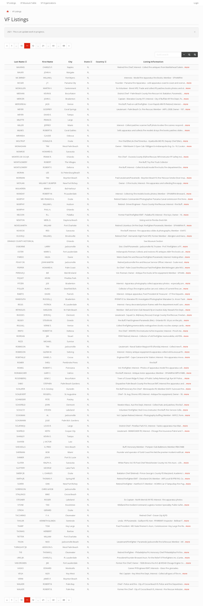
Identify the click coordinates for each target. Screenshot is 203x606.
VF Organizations (48, 3)
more (187, 67)
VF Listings (11, 3)
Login (196, 3)
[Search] (189, 54)
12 (33, 45)
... (16, 45)
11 (27, 45)
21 (43, 45)
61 (53, 45)
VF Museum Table (28, 3)
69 (64, 45)
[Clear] (195, 54)
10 (21, 45)
